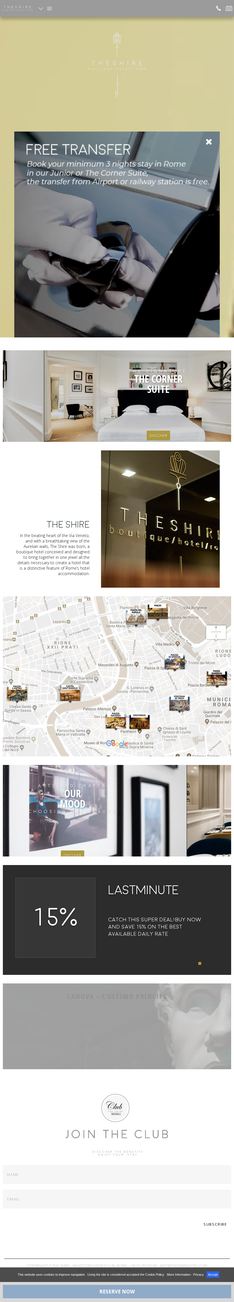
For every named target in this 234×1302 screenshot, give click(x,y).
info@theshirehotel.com (183, 1265)
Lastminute (143, 890)
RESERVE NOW (117, 1291)
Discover (137, 435)
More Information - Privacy (185, 1274)
